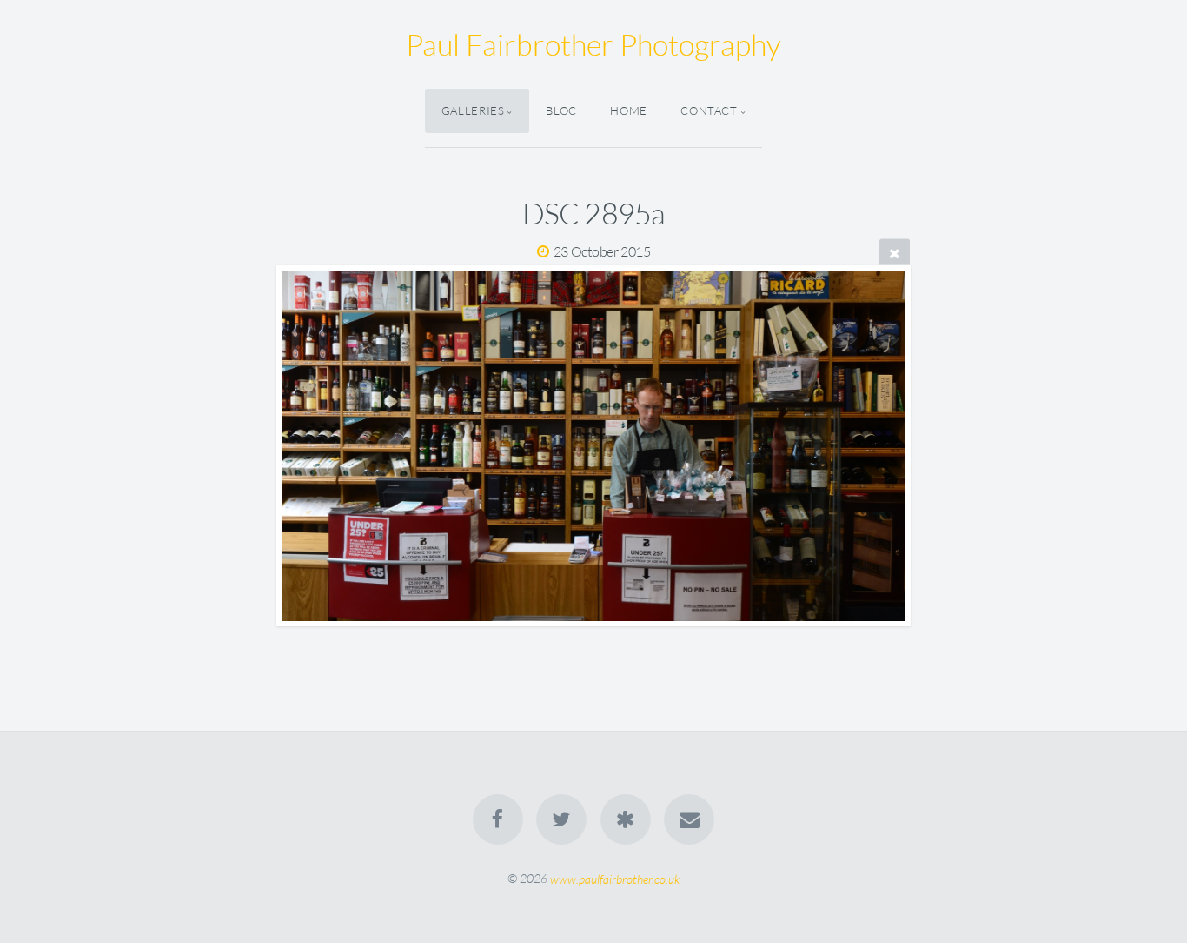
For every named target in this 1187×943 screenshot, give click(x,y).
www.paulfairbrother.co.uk (615, 878)
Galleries (473, 110)
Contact (708, 110)
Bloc (561, 110)
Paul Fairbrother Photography (593, 44)
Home (628, 110)
